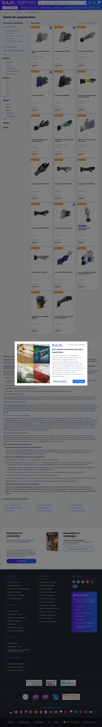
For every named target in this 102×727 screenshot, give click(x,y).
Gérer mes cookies (59, 381)
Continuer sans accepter (76, 345)
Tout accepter (79, 381)
